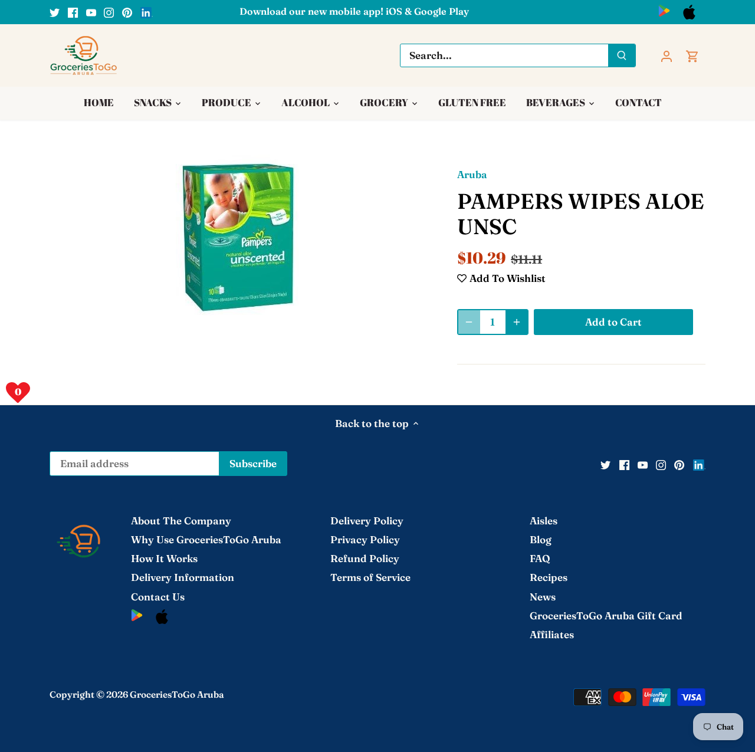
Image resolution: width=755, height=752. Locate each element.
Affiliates (552, 634)
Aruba (472, 174)
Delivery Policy (366, 520)
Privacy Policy (365, 539)
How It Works (164, 558)
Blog (541, 539)
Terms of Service (370, 577)
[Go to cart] (692, 55)
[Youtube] (91, 12)
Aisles (543, 520)
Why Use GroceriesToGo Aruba (206, 539)
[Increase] (516, 322)
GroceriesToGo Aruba (177, 694)
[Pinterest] (127, 12)
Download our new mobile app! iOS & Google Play (354, 11)
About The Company (181, 520)
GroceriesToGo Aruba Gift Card (606, 615)
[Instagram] (109, 12)
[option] (239, 237)
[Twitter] (55, 12)
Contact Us (158, 596)
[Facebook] (73, 12)
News (543, 596)
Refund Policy (364, 558)
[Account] (667, 55)
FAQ (540, 558)
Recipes (548, 577)
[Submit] (621, 55)
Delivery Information (182, 577)
